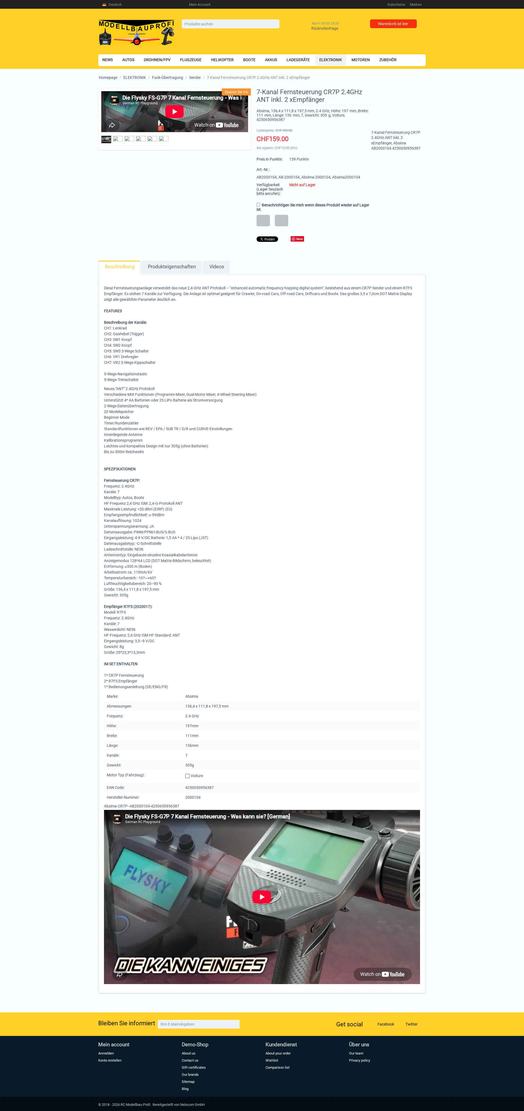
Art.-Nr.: (263, 169)
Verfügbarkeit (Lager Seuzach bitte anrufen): (270, 189)
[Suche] (275, 24)
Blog (185, 1089)
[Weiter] (235, 1024)
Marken (416, 4)
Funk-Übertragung (167, 77)
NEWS (107, 60)
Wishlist (272, 1060)
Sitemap (188, 1082)
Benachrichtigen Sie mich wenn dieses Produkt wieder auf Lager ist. (313, 207)
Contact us (190, 1060)
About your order (278, 1053)
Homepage (108, 77)
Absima (263, 111)
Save (299, 239)
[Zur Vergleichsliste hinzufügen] (281, 220)
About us (188, 1053)
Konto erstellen (109, 1060)
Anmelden (106, 1053)
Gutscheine (396, 4)
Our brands (190, 1075)
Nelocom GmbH (192, 1105)
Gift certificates (194, 1067)
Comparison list (278, 1067)
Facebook (385, 1024)
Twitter (411, 1024)
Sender (195, 77)
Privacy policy (359, 1060)
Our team (356, 1053)
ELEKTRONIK (134, 77)
